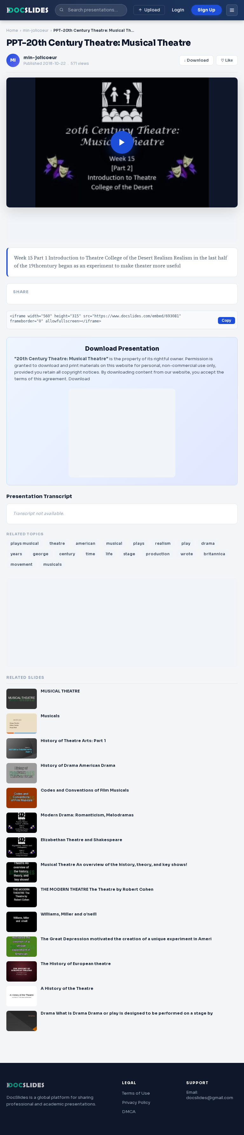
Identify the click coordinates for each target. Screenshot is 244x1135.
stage (129, 553)
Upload (152, 10)
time (90, 553)
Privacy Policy (136, 1102)
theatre (57, 543)
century (67, 553)
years (16, 553)
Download (79, 379)
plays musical (24, 543)
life (109, 553)
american (85, 543)
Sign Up (206, 10)
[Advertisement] (122, 432)
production (158, 553)
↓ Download (196, 60)
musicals (52, 564)
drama (208, 543)
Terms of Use (136, 1093)
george (40, 553)
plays (138, 543)
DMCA (129, 1111)
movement (21, 564)
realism (163, 543)
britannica (214, 553)
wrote (186, 553)
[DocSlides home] (27, 10)
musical (114, 543)
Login (178, 10)
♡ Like (227, 60)
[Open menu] (232, 10)
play (185, 543)
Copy (226, 320)
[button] (122, 143)
